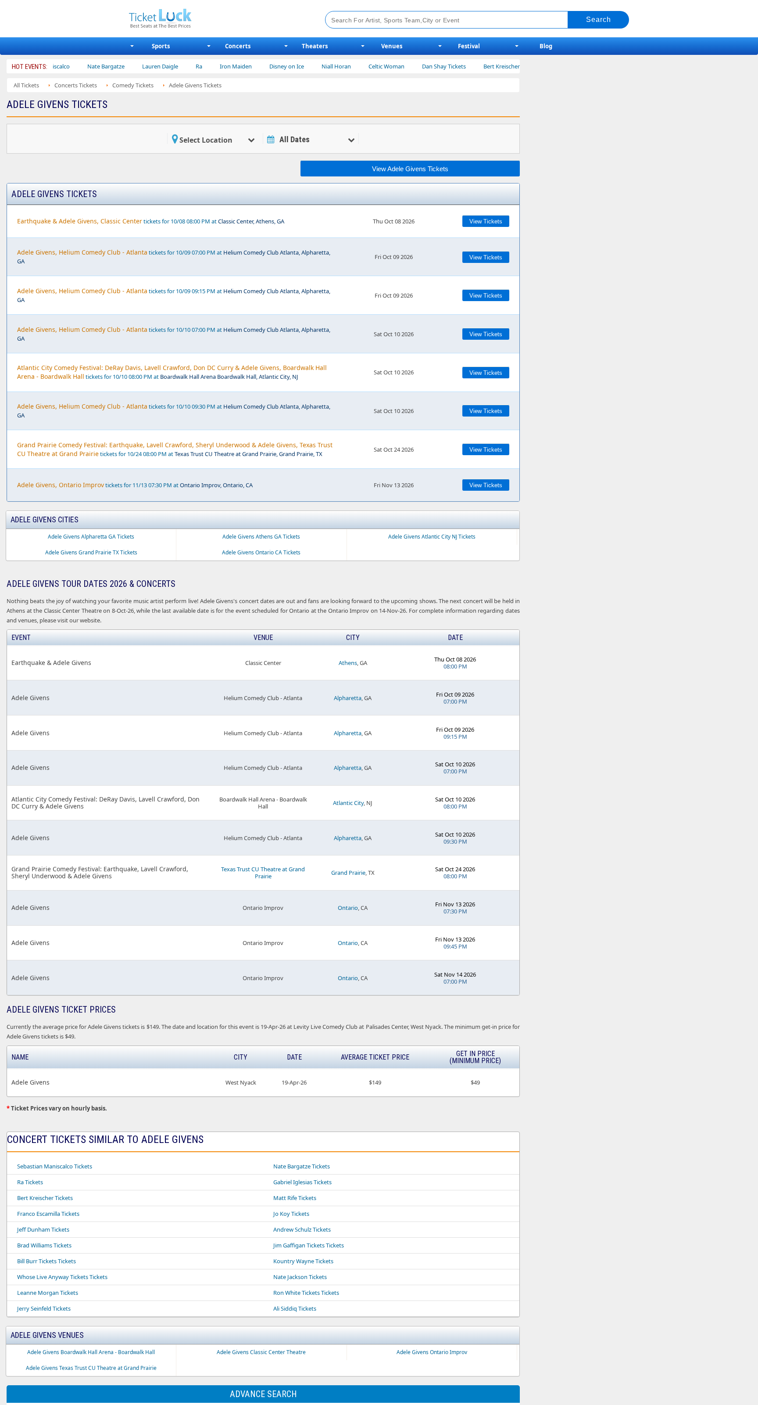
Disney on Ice (261, 66)
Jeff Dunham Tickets (43, 1229)
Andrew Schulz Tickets (302, 1229)
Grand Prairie (348, 873)
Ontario (348, 908)
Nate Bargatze (80, 66)
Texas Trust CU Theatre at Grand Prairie (263, 872)
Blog (546, 46)
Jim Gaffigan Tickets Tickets (308, 1245)
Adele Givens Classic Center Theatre (261, 1352)
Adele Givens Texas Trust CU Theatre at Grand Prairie (91, 1368)
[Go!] (598, 20)
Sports (161, 46)
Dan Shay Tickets (418, 66)
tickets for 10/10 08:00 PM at (172, 372)
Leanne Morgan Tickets (47, 1293)
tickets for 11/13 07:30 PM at (135, 485)
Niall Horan (310, 66)
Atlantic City (348, 803)
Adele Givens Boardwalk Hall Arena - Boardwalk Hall (91, 1352)
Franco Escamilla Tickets (48, 1214)
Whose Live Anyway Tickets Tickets (62, 1277)
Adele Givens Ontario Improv (432, 1352)
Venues (391, 46)
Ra (173, 66)
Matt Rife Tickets (294, 1198)
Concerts (237, 46)
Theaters (315, 46)
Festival (469, 46)
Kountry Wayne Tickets (303, 1261)
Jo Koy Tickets (291, 1214)
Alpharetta (347, 698)
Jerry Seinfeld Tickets (44, 1308)
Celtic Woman (361, 66)
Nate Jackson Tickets (300, 1277)
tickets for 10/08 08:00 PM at (150, 221)
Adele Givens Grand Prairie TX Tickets (91, 552)
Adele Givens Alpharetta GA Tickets (91, 536)
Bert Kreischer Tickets (45, 1198)
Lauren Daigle (135, 66)
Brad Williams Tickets (44, 1245)
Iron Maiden (210, 66)
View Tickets (485, 221)
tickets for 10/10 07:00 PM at (173, 333)
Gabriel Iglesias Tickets (302, 1182)
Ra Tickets (30, 1182)
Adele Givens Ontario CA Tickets (261, 552)
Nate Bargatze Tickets (301, 1166)
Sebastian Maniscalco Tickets (54, 1166)
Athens (348, 663)
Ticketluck (216, 19)
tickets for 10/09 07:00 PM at (173, 256)
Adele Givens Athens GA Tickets (261, 536)
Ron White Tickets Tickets (306, 1293)
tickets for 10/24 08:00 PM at (175, 449)
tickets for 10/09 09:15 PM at (173, 295)
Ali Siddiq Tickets (294, 1308)
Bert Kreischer (476, 66)
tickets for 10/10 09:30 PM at (173, 410)
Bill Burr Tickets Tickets (46, 1261)
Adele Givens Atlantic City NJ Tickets (432, 536)
